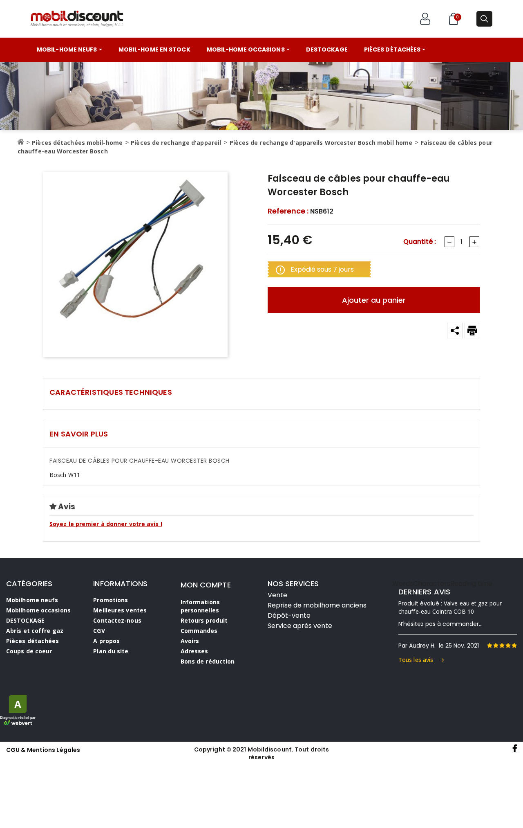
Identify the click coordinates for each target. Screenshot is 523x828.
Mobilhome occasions (38, 610)
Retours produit (204, 620)
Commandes (199, 630)
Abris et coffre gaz (34, 630)
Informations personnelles (200, 606)
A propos (106, 641)
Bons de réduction (208, 661)
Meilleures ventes (120, 610)
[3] (502, 645)
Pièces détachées (32, 641)
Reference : (288, 211)
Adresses (194, 651)
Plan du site (110, 651)
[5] (514, 645)
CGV (99, 630)
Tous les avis (418, 660)
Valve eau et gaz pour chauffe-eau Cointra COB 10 (450, 607)
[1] (489, 645)
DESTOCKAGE (25, 620)
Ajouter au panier (374, 300)
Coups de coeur (29, 651)
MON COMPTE (206, 585)
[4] (508, 645)
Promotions (110, 600)
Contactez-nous (117, 620)
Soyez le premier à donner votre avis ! (105, 524)
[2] (495, 645)
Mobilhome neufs (32, 600)
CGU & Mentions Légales (43, 750)
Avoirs (190, 641)
